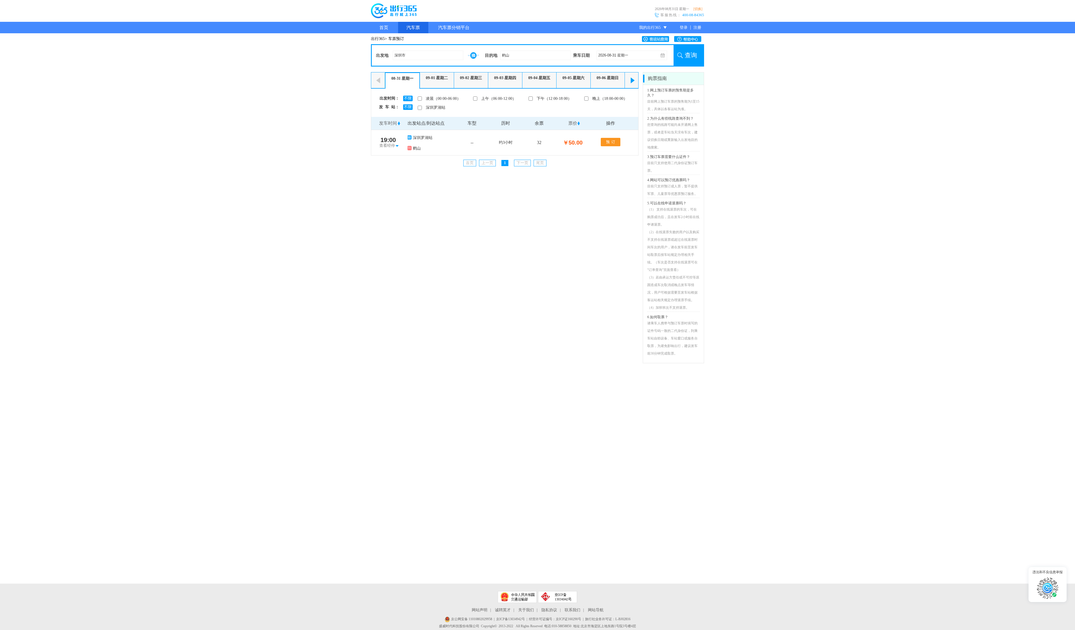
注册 (697, 27)
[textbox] (428, 55)
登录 (684, 27)
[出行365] (394, 11)
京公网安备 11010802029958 (471, 619)
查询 (691, 55)
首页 (383, 27)
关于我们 (526, 610)
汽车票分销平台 (453, 27)
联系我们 (572, 610)
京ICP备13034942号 (510, 619)
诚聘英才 (503, 610)
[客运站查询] (657, 39)
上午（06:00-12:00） (498, 98)
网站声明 (479, 610)
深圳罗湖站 (435, 107)
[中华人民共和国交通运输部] (517, 597)
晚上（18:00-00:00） (609, 98)
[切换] (697, 9)
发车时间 (388, 123)
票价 (572, 123)
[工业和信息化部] (557, 597)
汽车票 (413, 27)
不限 (408, 98)
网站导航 (596, 610)
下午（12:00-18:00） (554, 98)
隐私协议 (549, 610)
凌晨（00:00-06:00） (443, 98)
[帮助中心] (689, 39)
